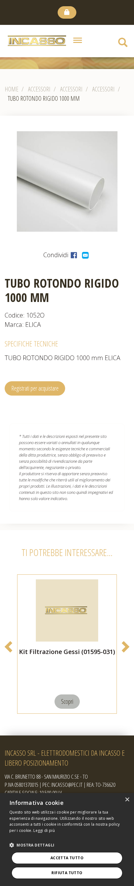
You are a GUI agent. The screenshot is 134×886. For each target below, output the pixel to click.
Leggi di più (44, 830)
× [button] (127, 799)
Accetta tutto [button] (67, 857)
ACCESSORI (103, 89)
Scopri (67, 701)
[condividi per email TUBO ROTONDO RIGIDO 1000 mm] (86, 255)
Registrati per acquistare (35, 388)
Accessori (39, 89)
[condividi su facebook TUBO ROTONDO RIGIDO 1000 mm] (74, 255)
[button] (31, 845)
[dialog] (67, 839)
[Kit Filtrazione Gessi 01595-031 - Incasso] (67, 610)
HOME (11, 89)
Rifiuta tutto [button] (66, 872)
